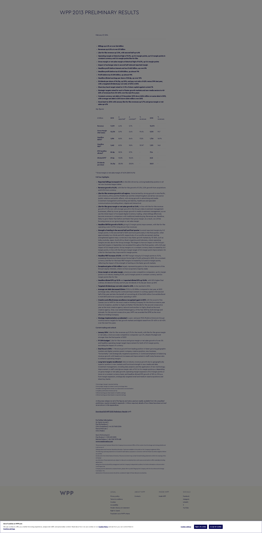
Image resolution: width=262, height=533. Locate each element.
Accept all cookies (215, 526)
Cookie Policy (103, 527)
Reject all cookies (200, 526)
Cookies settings (9, 529)
